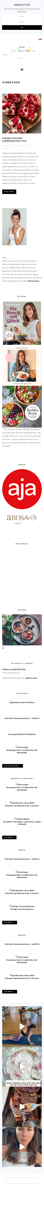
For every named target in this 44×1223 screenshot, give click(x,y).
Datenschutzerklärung (13, 1183)
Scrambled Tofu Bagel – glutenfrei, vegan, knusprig (22, 823)
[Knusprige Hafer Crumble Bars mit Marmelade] (22, 747)
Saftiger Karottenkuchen (22, 909)
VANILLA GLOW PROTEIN (13, 669)
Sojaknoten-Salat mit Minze (22, 702)
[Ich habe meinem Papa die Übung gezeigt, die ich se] (22, 1026)
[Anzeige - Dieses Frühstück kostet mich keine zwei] (22, 1066)
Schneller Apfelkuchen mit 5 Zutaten (22, 806)
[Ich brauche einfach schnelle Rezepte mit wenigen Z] (22, 1107)
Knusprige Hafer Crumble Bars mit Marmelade (22, 751)
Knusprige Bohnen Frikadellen (22, 734)
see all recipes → (12, 766)
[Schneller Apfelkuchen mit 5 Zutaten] (22, 803)
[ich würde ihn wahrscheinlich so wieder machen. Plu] (22, 1147)
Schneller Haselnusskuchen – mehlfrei (22, 718)
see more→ (9, 837)
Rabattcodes (32, 678)
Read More (9, 191)
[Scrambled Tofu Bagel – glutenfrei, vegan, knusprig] (22, 819)
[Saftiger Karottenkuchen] (22, 906)
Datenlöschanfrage (32, 1183)
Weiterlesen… (34, 281)
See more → (9, 922)
